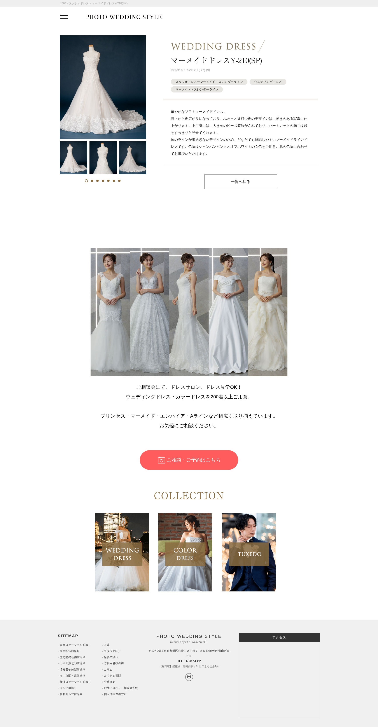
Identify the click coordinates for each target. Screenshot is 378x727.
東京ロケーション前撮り (75, 645)
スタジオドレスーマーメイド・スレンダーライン (209, 82)
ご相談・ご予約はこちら (194, 460)
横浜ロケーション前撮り (75, 681)
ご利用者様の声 (114, 663)
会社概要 (109, 681)
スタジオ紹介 (112, 651)
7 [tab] (119, 181)
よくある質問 (112, 675)
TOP (63, 3)
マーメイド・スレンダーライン (196, 89)
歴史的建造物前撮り (72, 657)
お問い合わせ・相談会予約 (121, 688)
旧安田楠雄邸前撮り (72, 669)
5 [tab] (108, 181)
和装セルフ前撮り (71, 694)
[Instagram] (189, 677)
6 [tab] (114, 181)
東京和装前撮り (70, 651)
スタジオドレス (79, 3)
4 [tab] (103, 181)
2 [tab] (92, 181)
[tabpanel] (73, 157)
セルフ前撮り (68, 688)
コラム (108, 669)
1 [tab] (86, 181)
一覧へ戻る (240, 182)
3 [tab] (97, 181)
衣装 (107, 645)
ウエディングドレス (268, 82)
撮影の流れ (111, 657)
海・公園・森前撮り (72, 675)
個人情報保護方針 (115, 694)
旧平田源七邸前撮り (72, 663)
